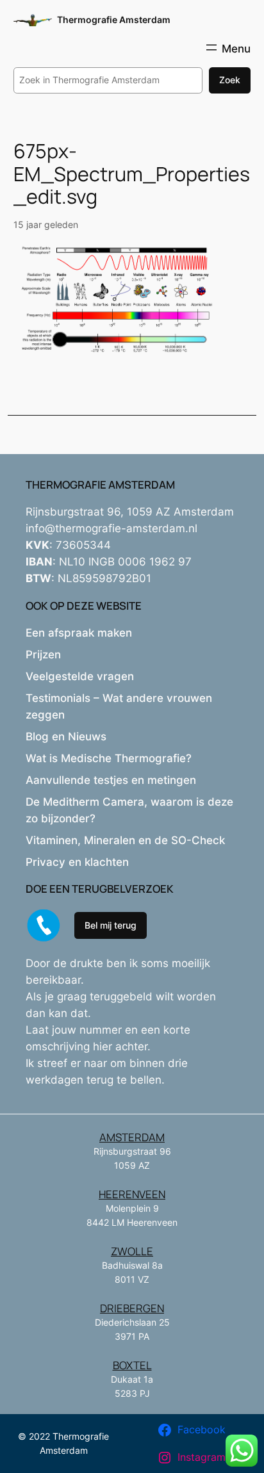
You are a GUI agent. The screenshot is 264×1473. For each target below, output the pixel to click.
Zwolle (132, 1251)
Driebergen (132, 1308)
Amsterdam (132, 1137)
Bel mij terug (110, 925)
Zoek (229, 79)
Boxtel (132, 1365)
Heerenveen (132, 1194)
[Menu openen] (227, 47)
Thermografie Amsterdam (113, 19)
